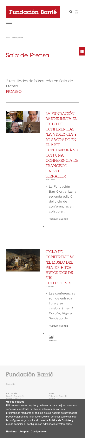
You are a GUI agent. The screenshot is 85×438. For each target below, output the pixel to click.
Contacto (10, 384)
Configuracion (39, 431)
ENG (76, 13)
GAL (76, 11)
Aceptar (24, 431)
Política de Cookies (60, 420)
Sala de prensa (17, 38)
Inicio (8, 38)
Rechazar (12, 431)
